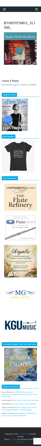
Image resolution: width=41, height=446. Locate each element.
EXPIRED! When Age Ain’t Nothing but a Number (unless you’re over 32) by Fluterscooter (19, 394)
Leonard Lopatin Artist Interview (24, 404)
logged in (16, 84)
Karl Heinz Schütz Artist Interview (26, 400)
